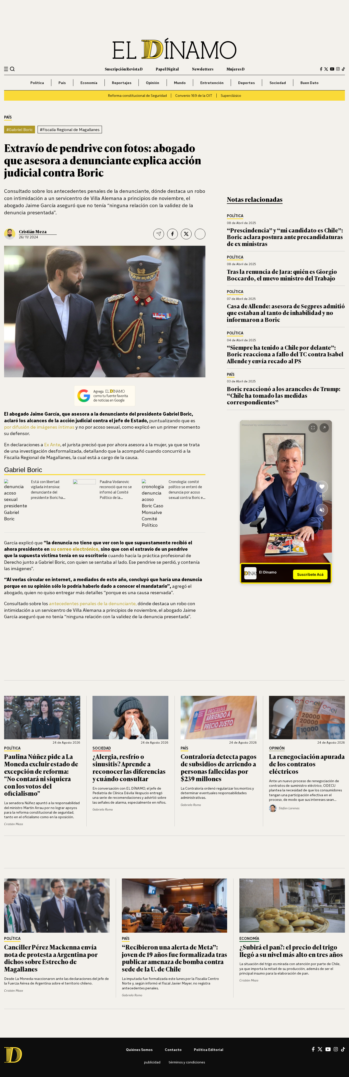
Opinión (152, 82)
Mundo (180, 82)
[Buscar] (12, 69)
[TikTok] (343, 69)
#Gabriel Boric (19, 129)
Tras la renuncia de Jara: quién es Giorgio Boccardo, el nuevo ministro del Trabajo (282, 274)
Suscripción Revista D (124, 69)
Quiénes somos (139, 1049)
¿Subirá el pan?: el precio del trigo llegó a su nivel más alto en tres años (291, 950)
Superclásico (231, 95)
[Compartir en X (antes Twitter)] (186, 234)
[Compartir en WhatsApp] (200, 234)
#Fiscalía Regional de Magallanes (70, 129)
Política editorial (208, 1049)
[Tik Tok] (343, 1049)
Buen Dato (309, 82)
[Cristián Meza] (9, 234)
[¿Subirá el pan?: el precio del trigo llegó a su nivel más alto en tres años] (292, 906)
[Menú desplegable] (6, 69)
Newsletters (202, 69)
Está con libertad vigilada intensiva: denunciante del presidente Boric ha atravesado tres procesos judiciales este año (47, 497)
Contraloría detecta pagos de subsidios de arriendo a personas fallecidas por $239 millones (219, 767)
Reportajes (121, 82)
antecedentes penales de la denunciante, (93, 603)
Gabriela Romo (102, 809)
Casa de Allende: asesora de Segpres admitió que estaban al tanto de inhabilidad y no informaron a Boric (286, 313)
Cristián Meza (32, 231)
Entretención (212, 82)
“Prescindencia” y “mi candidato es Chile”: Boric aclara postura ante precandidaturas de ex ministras (285, 237)
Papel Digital (167, 69)
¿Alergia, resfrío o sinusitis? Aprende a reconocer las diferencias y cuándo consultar (129, 767)
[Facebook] (321, 69)
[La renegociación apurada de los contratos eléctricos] (307, 717)
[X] (320, 1049)
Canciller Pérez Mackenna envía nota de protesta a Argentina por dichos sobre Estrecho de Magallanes (50, 957)
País (62, 82)
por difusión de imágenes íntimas (39, 427)
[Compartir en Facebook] (172, 234)
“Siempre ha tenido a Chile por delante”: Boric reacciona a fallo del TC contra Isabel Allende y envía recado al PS (285, 354)
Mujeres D (236, 69)
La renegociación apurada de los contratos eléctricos (307, 764)
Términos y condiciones (187, 1062)
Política (37, 82)
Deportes (246, 82)
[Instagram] (338, 69)
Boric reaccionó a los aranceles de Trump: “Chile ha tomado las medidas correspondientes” (283, 395)
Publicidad (152, 1062)
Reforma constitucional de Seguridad (137, 95)
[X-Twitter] (326, 69)
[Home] (174, 48)
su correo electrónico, (75, 549)
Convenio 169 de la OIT (193, 95)
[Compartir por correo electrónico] (158, 234)
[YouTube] (332, 69)
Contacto (173, 1049)
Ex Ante (52, 444)
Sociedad (278, 82)
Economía (88, 82)
